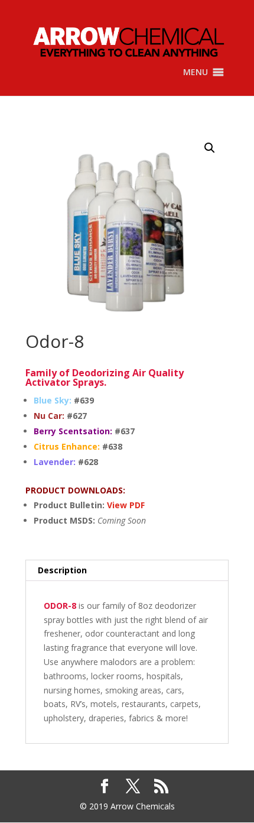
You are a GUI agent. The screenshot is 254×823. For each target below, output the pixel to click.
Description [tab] (62, 570)
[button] (195, 72)
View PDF (126, 505)
